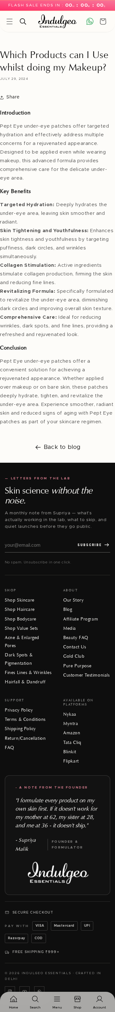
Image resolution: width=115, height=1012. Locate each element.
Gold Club (73, 656)
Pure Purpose (77, 666)
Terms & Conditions (25, 719)
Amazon (71, 733)
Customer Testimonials (86, 675)
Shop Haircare (20, 609)
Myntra (70, 723)
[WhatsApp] (39, 991)
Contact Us (74, 647)
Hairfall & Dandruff (25, 682)
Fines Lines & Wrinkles (28, 672)
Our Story (73, 600)
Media (69, 628)
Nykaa (69, 714)
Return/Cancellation (25, 738)
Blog (67, 609)
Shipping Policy (20, 728)
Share (13, 97)
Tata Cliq (72, 742)
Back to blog (62, 447)
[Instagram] (10, 991)
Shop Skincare (19, 600)
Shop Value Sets (21, 628)
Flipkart (71, 761)
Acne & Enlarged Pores (22, 641)
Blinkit (69, 752)
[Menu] (10, 21)
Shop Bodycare (20, 619)
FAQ (9, 747)
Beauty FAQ (75, 637)
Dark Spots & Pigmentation (19, 659)
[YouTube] (24, 991)
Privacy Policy (19, 710)
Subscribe (90, 545)
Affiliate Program (80, 619)
